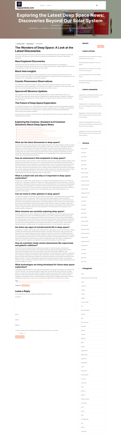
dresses (83, 314)
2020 (82, 274)
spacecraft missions (37, 282)
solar (82, 415)
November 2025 (85, 185)
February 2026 (84, 172)
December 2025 (85, 181)
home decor (84, 370)
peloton (83, 395)
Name (17, 314)
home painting (84, 374)
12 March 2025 (21, 44)
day (82, 306)
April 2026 (83, 164)
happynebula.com (25, 8)
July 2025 (83, 201)
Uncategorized (44, 28)
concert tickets (85, 302)
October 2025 (84, 189)
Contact (49, 5)
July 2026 (83, 152)
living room (84, 383)
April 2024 (83, 261)
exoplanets (56, 281)
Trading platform (83, 104)
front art (83, 334)
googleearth (84, 362)
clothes (83, 294)
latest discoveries (26, 282)
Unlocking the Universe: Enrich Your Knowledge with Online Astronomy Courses (91, 97)
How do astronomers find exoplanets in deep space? (31, 129)
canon (82, 282)
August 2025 (84, 197)
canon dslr (83, 286)
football (83, 330)
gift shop (83, 338)
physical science (85, 399)
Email (17, 319)
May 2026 (83, 160)
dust (82, 318)
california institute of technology (89, 278)
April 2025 (83, 213)
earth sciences (84, 322)
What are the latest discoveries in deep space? (29, 127)
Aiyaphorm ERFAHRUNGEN (85, 122)
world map (83, 431)
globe (82, 342)
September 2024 (85, 241)
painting (83, 391)
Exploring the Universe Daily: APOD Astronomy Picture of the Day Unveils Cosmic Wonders (90, 115)
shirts (82, 407)
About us (42, 5)
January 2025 (84, 225)
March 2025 (84, 217)
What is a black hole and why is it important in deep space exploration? (36, 130)
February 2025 (84, 221)
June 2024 (83, 253)
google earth (84, 350)
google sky (83, 358)
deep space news (47, 281)
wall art (83, 427)
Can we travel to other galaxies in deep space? (29, 132)
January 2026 (84, 177)
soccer (82, 411)
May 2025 (83, 209)
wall (82, 423)
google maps (84, 354)
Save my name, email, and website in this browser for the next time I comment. (37, 330)
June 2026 (83, 156)
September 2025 (85, 193)
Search (85, 43)
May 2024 (83, 257)
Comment (18, 297)
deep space (39, 281)
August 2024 (84, 245)
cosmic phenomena (30, 281)
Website (17, 325)
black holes (21, 281)
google (83, 346)
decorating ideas (85, 310)
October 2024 (84, 237)
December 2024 (85, 229)
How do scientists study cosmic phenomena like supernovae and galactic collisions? (39, 137)
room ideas (84, 403)
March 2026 (84, 168)
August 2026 (84, 148)
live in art (83, 379)
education (83, 326)
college (83, 298)
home (82, 366)
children (83, 290)
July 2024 (83, 249)
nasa (82, 387)
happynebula (30, 43)
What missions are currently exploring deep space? (30, 134)
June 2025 (83, 205)
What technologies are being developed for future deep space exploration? (37, 139)
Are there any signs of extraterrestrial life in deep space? (32, 136)
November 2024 (85, 233)
